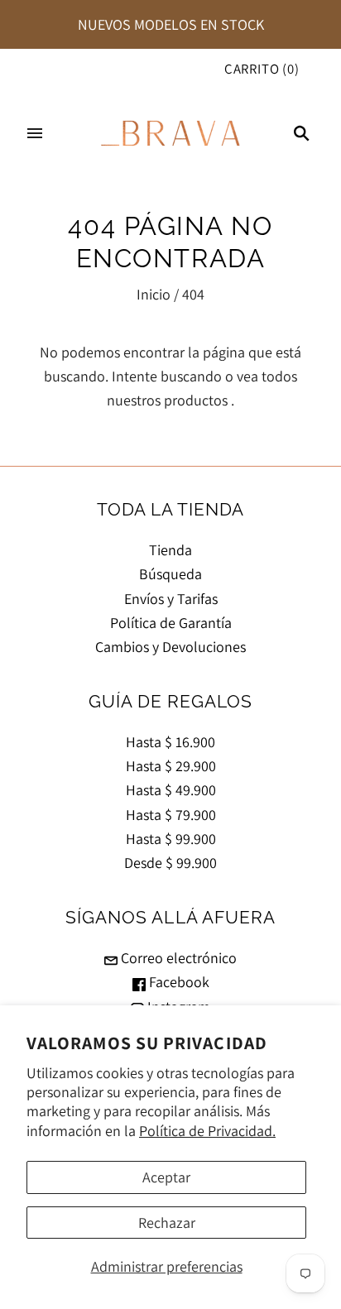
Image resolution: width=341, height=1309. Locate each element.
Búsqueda (170, 573)
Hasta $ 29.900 (171, 765)
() (262, 69)
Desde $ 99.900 (170, 862)
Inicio (153, 294)
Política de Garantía (171, 622)
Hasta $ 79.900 (171, 814)
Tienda (170, 549)
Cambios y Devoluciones (170, 646)
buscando (191, 376)
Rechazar (166, 1222)
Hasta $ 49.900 (171, 789)
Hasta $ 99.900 (171, 838)
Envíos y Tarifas (171, 598)
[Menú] (35, 133)
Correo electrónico (177, 957)
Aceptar (166, 1177)
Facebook (177, 981)
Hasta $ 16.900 (170, 741)
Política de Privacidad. (207, 1130)
